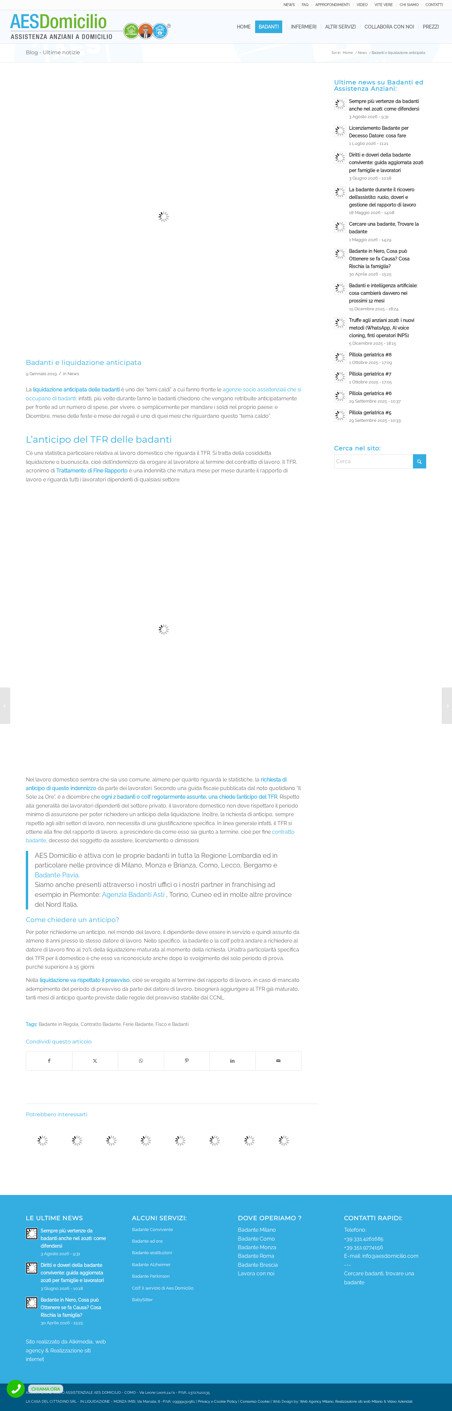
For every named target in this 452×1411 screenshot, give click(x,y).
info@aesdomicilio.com (390, 1256)
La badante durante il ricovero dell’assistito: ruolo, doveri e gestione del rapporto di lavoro (382, 197)
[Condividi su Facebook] (49, 1060)
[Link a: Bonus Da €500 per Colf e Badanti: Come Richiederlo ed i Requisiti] (111, 1140)
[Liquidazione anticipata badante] (163, 217)
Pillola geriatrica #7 (370, 373)
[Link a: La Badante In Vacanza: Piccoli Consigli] (145, 1140)
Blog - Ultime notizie (53, 52)
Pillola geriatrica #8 (370, 354)
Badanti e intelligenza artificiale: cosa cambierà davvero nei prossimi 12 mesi (383, 293)
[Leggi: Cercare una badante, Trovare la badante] (340, 227)
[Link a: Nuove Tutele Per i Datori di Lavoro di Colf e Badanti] (249, 1140)
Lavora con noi (256, 1273)
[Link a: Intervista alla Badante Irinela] (42, 1140)
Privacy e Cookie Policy (217, 1401)
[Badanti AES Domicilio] (91, 26)
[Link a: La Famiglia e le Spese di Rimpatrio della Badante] (180, 1140)
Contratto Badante (101, 1024)
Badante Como (256, 1239)
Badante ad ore (147, 1241)
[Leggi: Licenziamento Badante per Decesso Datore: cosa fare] (340, 131)
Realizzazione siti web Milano (359, 1401)
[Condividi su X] (95, 1060)
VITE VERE (384, 5)
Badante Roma (256, 1256)
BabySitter (142, 1299)
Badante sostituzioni (152, 1252)
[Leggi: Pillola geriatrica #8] (340, 358)
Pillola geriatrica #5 (370, 412)
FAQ (305, 5)
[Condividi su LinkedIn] (232, 1060)
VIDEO (362, 5)
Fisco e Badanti (172, 1024)
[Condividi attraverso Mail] (278, 1060)
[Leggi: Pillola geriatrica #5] (340, 415)
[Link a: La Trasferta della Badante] (77, 1140)
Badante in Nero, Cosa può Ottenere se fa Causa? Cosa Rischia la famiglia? (379, 258)
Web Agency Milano (317, 1401)
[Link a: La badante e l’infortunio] (215, 1140)
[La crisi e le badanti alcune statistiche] (5, 705)
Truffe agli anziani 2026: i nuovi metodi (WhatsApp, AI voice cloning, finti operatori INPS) (381, 328)
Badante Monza (257, 1247)
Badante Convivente (152, 1229)
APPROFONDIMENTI (332, 5)
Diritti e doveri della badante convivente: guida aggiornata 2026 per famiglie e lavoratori (386, 162)
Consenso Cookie (255, 1401)
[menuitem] (289, 5)
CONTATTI (434, 5)
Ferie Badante (138, 1024)
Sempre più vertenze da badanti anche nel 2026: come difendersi (73, 1238)
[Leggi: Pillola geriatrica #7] (340, 377)
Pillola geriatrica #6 (370, 393)
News (73, 373)
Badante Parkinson (151, 1276)
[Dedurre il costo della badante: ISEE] (447, 705)
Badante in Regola (58, 1024)
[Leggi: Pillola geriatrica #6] (340, 396)
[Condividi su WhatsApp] (141, 1060)
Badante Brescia (258, 1265)
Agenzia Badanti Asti (133, 895)
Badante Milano (257, 1230)
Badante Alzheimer (151, 1264)
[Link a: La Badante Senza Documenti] (283, 1140)
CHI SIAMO (409, 5)
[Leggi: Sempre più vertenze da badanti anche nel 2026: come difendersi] (340, 104)
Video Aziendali (399, 1401)
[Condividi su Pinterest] (187, 1060)
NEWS (289, 5)
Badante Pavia (56, 875)
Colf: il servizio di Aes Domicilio (163, 1288)
